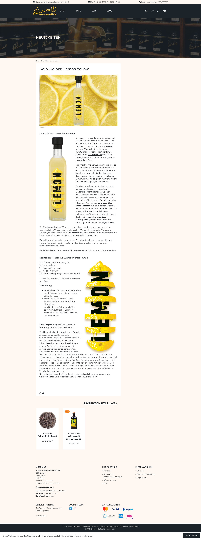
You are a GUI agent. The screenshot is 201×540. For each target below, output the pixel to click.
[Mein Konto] (158, 11)
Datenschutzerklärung (146, 474)
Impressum (141, 478)
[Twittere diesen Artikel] (40, 393)
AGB (106, 483)
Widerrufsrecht (110, 480)
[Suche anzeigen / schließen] (146, 11)
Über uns (140, 471)
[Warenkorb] (164, 11)
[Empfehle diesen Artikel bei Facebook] (43, 393)
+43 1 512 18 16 (41, 516)
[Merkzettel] (152, 11)
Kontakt (107, 471)
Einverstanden (191, 535)
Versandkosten (106, 526)
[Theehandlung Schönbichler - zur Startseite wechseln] (44, 11)
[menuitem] (62, 11)
